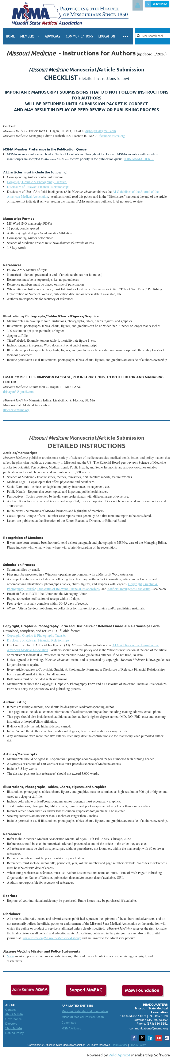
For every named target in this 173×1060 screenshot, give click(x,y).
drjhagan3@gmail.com (100, 131)
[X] (142, 1038)
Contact (10, 1009)
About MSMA (14, 1014)
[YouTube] (158, 1038)
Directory (11, 1023)
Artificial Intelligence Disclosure (128, 588)
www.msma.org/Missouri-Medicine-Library (52, 938)
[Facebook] (134, 1038)
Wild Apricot (119, 1055)
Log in (137, 5)
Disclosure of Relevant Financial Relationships (68, 588)
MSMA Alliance (71, 1028)
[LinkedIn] (150, 1038)
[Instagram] (167, 1038)
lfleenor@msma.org (16, 410)
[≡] (125, 36)
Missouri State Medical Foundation (85, 1011)
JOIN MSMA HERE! (139, 159)
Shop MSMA (13, 1028)
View (10, 956)
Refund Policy (14, 1033)
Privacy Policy (138, 1045)
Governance (13, 1019)
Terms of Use (120, 1045)
